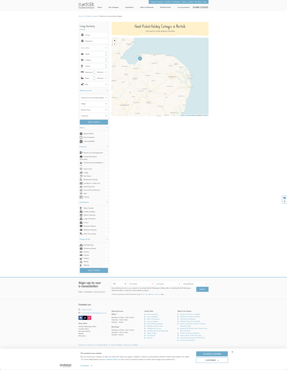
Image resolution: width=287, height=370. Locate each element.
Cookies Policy (111, 359)
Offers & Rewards (153, 319)
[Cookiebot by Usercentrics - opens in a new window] (65, 365)
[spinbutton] (94, 54)
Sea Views (87, 176)
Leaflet (182, 115)
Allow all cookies (212, 354)
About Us (90, 345)
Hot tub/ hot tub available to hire (91, 164)
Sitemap (150, 338)
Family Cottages (89, 212)
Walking (86, 265)
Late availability (152, 317)
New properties (152, 314)
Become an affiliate (131, 345)
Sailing (86, 261)
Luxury (86, 222)
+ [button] (114, 40)
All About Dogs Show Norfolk (190, 321)
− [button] (114, 44)
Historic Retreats (89, 215)
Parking (86, 197)
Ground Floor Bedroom (92, 190)
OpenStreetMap (191, 115)
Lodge (86, 173)
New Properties (89, 137)
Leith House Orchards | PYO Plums (192, 338)
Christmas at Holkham (188, 319)
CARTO (206, 115)
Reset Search (94, 122)
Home (100, 7)
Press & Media (116, 345)
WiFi (85, 193)
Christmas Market (90, 248)
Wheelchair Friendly (90, 179)
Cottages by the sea (154, 328)
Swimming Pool (89, 187)
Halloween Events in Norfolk (190, 317)
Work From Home (90, 234)
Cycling (86, 252)
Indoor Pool (88, 169)
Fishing (86, 255)
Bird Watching (88, 245)
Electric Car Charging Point (93, 153)
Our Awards (151, 335)
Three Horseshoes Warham (190, 333)
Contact (81, 345)
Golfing (86, 258)
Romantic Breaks (90, 226)
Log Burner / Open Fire (92, 183)
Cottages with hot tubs (155, 326)
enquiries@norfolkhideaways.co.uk (94, 313)
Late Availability (89, 141)
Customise (84, 366)
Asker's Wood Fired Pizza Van (190, 335)
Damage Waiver (102, 345)
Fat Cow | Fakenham (187, 340)
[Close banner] (232, 352)
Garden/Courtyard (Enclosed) (88, 158)
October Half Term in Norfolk (190, 314)
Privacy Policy (144, 294)
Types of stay (151, 333)
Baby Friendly (88, 208)
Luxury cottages (152, 321)
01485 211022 (200, 7)
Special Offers (89, 133)
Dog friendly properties (155, 324)
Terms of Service (155, 294)
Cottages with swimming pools (157, 331)
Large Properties (90, 219)
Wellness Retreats (90, 230)
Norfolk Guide (165, 7)
